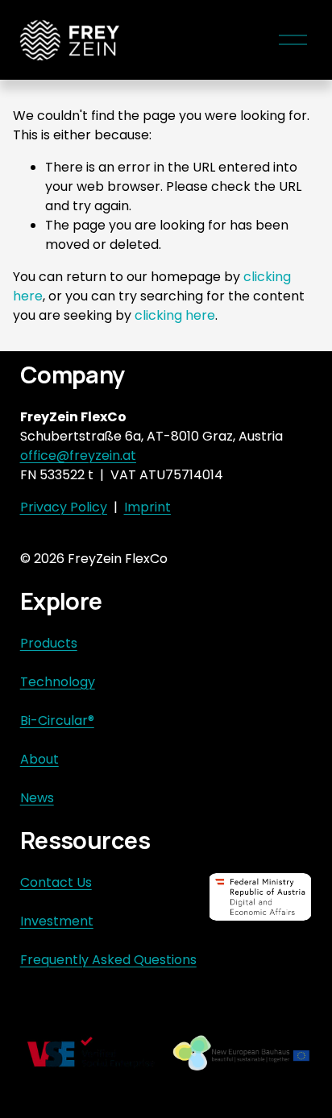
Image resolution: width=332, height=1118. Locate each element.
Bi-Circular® (57, 720)
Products (48, 643)
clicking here (175, 315)
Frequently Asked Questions (108, 959)
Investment (56, 921)
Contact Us (56, 882)
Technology (57, 682)
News (37, 798)
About (39, 759)
